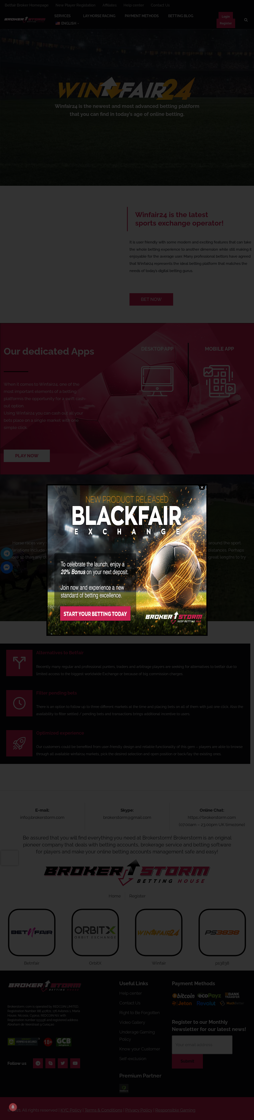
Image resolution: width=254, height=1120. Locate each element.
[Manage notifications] (13, 1107)
